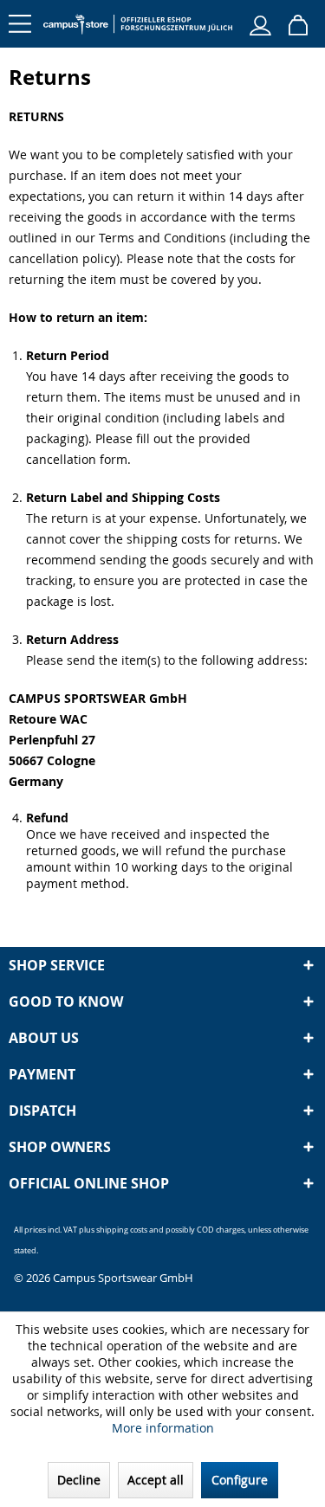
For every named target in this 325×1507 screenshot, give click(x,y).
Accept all (155, 1480)
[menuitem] (26, 17)
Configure (239, 1480)
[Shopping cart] (298, 24)
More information (163, 1428)
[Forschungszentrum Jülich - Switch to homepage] (137, 24)
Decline (79, 1480)
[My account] (260, 24)
